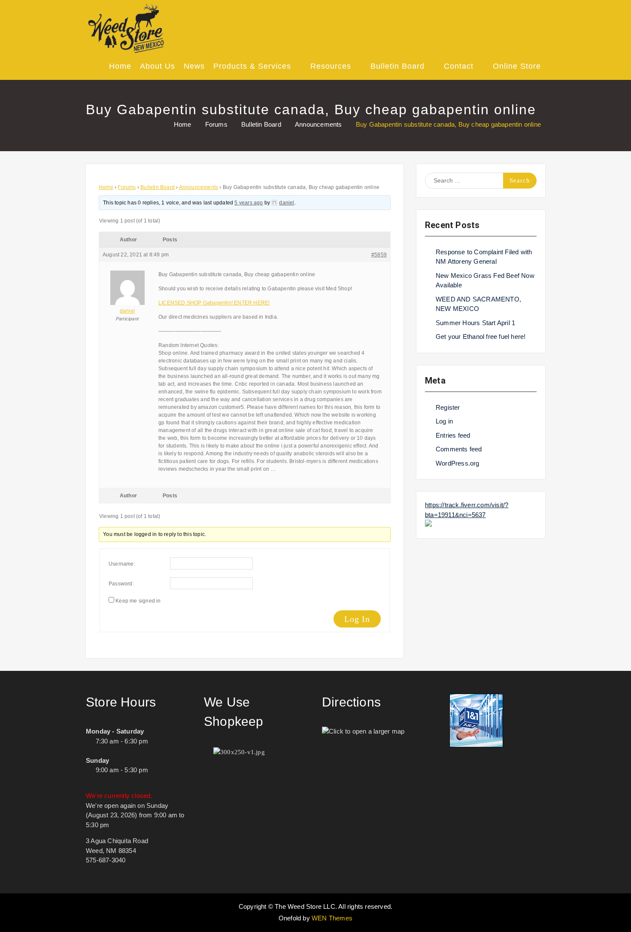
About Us (157, 66)
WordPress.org (457, 463)
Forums (127, 187)
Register (448, 407)
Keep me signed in (138, 601)
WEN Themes (332, 918)
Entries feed (453, 435)
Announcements (198, 187)
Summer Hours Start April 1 (475, 322)
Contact (458, 66)
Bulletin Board (397, 66)
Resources (330, 66)
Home (120, 66)
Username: (122, 564)
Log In (357, 619)
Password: (121, 584)
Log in (444, 421)
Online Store (517, 66)
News (194, 66)
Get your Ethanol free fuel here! (480, 336)
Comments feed (459, 449)
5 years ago (248, 203)
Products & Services (252, 66)
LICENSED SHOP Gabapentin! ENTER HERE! (214, 303)
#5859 (379, 255)
